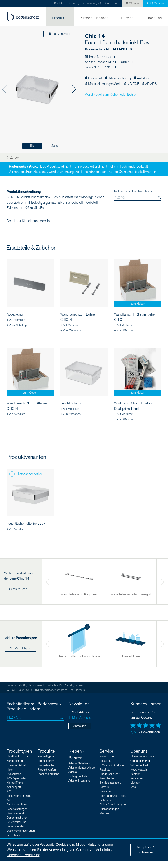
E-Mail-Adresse (79, 712)
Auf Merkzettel (61, 34)
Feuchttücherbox (72, 403)
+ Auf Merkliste (16, 320)
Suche (109, 3)
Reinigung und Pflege (113, 796)
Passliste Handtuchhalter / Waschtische (110, 774)
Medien (104, 813)
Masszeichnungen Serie (104, 84)
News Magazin (139, 770)
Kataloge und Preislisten (107, 759)
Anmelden (80, 726)
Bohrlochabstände (110, 783)
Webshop (134, 3)
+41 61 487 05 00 (21, 690)
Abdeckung (15, 314)
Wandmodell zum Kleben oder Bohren (111, 94)
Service (127, 18)
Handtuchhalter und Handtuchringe (18, 759)
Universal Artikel (16, 765)
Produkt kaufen (47, 770)
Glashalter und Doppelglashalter (17, 815)
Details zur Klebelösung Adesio (28, 221)
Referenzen (137, 778)
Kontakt (58, 3)
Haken (10, 770)
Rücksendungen (109, 809)
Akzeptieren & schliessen (146, 849)
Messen (135, 783)
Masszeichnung (120, 78)
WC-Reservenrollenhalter (19, 794)
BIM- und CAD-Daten (112, 765)
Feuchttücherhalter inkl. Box (26, 523)
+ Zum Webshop (17, 325)
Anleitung (143, 78)
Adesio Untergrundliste (77, 774)
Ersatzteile (106, 791)
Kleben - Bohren (94, 18)
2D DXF (133, 84)
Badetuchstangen (17, 809)
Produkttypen (19, 751)
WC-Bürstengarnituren (17, 802)
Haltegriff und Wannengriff (15, 785)
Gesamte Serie (18, 589)
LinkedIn (80, 690)
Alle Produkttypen (20, 649)
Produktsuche (46, 765)
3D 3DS (151, 84)
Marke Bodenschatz (142, 757)
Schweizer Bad (139, 765)
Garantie (105, 787)
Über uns (154, 18)
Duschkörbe (14, 774)
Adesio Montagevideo (81, 768)
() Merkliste (157, 3)
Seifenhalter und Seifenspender (16, 824)
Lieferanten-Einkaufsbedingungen (113, 802)
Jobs (133, 787)
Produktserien (46, 761)
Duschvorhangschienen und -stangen (21, 833)
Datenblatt (95, 78)
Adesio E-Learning (79, 781)
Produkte (60, 18)
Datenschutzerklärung (24, 855)
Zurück (14, 157)
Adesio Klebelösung (80, 763)
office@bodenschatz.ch (53, 690)
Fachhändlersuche (48, 774)
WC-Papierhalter (16, 778)
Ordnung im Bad (140, 761)
